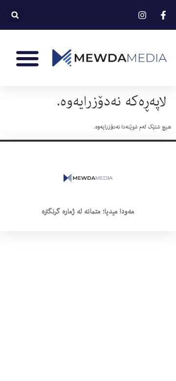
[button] (14, 14)
